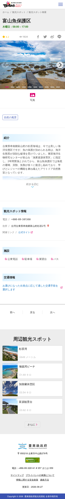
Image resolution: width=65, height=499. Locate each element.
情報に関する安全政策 (27, 479)
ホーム (6, 12)
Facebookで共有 (38, 37)
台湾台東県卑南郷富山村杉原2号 (28, 225)
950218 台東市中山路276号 (34, 453)
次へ (52, 312)
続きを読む (32, 184)
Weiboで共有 (52, 37)
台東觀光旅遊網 (12, 4)
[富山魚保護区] (32, 65)
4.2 (7, 36)
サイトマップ (17, 475)
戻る (32, 312)
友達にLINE (59, 37)
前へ (12, 312)
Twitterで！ (45, 37)
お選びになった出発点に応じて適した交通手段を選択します (30, 287)
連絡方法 (44, 479)
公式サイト (24, 232)
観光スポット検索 (37, 12)
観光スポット (19, 12)
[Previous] (5, 65)
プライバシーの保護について (40, 475)
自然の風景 (10, 117)
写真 (32, 100)
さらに (31, 424)
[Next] (59, 65)
